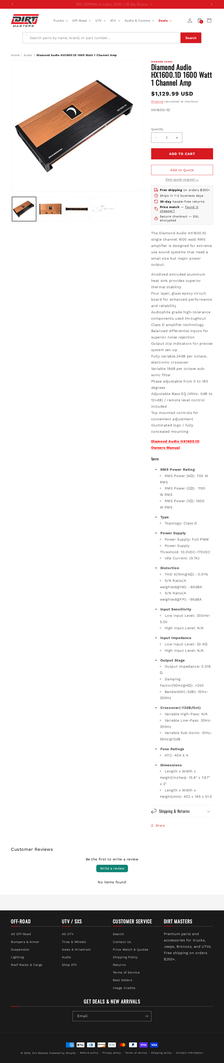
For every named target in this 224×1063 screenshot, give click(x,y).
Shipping (157, 101)
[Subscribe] (146, 1016)
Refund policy (89, 1052)
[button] (60, 20)
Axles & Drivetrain (76, 949)
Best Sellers (122, 980)
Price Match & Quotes (130, 949)
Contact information (189, 1052)
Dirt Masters (40, 1053)
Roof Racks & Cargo (26, 965)
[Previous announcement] (12, 4)
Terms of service (136, 1052)
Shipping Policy (125, 957)
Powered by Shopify (62, 1053)
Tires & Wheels (74, 942)
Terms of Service (126, 972)
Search (118, 934)
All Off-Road (21, 934)
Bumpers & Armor (25, 942)
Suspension (20, 949)
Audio (28, 55)
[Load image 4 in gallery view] (103, 209)
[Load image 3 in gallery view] (77, 209)
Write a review (112, 868)
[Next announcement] (211, 4)
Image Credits (124, 988)
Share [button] (160, 825)
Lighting (17, 957)
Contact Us (122, 942)
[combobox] (103, 38)
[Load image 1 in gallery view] (24, 209)
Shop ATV (69, 965)
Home (15, 55)
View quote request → (182, 179)
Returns (119, 965)
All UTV (68, 934)
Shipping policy (161, 1052)
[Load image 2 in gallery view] (50, 209)
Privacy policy (112, 1052)
